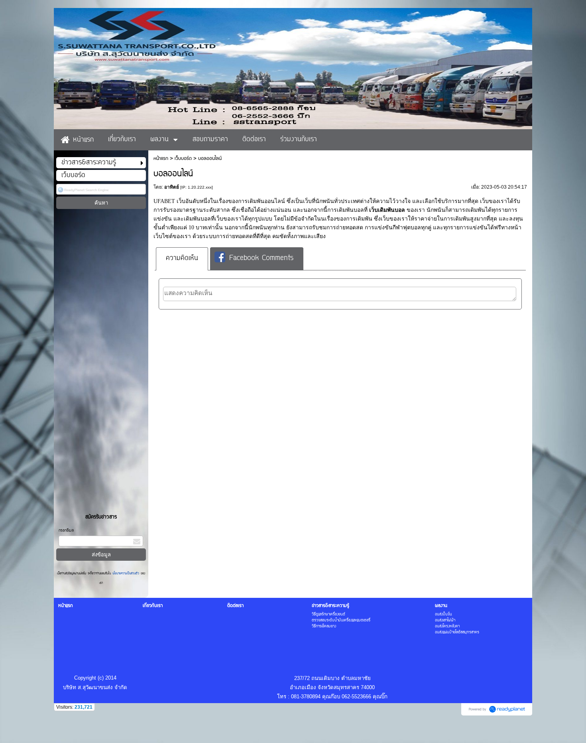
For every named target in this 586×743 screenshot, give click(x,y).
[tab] (182, 258)
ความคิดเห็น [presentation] (182, 258)
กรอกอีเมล (66, 531)
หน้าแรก (160, 158)
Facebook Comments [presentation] (261, 259)
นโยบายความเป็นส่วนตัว (126, 573)
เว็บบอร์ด (183, 158)
